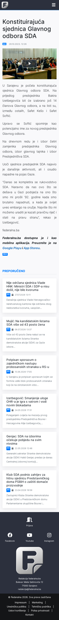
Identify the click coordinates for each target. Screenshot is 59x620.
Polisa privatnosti (40, 610)
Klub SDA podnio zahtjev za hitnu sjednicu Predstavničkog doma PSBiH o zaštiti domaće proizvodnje (27, 480)
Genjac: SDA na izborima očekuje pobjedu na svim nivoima (23, 440)
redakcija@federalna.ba (29, 589)
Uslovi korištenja (17, 610)
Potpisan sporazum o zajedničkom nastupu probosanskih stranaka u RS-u (27, 363)
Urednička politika (17, 606)
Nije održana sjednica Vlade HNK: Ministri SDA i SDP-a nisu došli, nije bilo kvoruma (27, 286)
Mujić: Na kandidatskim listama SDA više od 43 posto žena (27, 322)
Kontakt (29, 614)
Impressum (21, 602)
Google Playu (11, 248)
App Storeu (32, 248)
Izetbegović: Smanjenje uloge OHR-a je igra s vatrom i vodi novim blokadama (27, 401)
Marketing (37, 602)
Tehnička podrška (41, 606)
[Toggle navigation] (53, 5)
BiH (4, 44)
